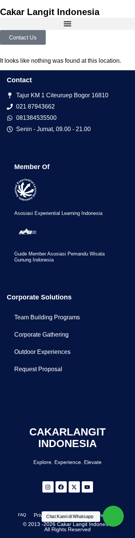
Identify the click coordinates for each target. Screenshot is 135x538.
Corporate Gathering (41, 334)
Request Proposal (38, 369)
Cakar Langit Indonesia (49, 12)
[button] (67, 24)
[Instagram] (48, 487)
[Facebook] (61, 487)
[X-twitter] (74, 487)
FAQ (22, 514)
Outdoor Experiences (42, 352)
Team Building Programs (47, 317)
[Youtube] (87, 487)
